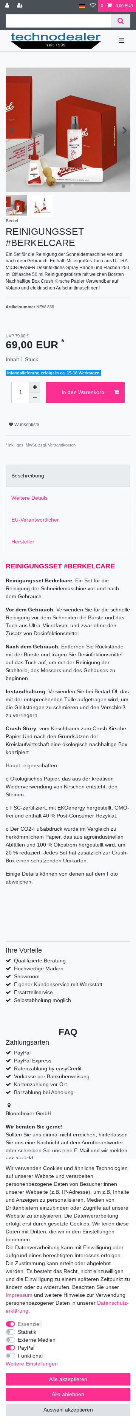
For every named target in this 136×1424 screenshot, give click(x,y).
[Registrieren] (20, 6)
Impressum (19, 1295)
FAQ (68, 1032)
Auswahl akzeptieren (68, 1410)
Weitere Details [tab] (29, 498)
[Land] (82, 6)
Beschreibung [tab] (27, 476)
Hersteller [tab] (22, 542)
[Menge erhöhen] (34, 387)
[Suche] (120, 21)
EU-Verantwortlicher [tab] (35, 520)
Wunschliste (26, 424)
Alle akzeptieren (68, 1379)
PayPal (26, 1348)
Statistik (27, 1332)
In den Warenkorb (83, 392)
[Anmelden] (8, 6)
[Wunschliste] (93, 6)
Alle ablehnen (68, 1394)
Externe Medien (37, 1340)
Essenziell (30, 1324)
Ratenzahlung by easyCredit (48, 1068)
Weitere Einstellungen (32, 1364)
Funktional (30, 1356)
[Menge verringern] (34, 398)
